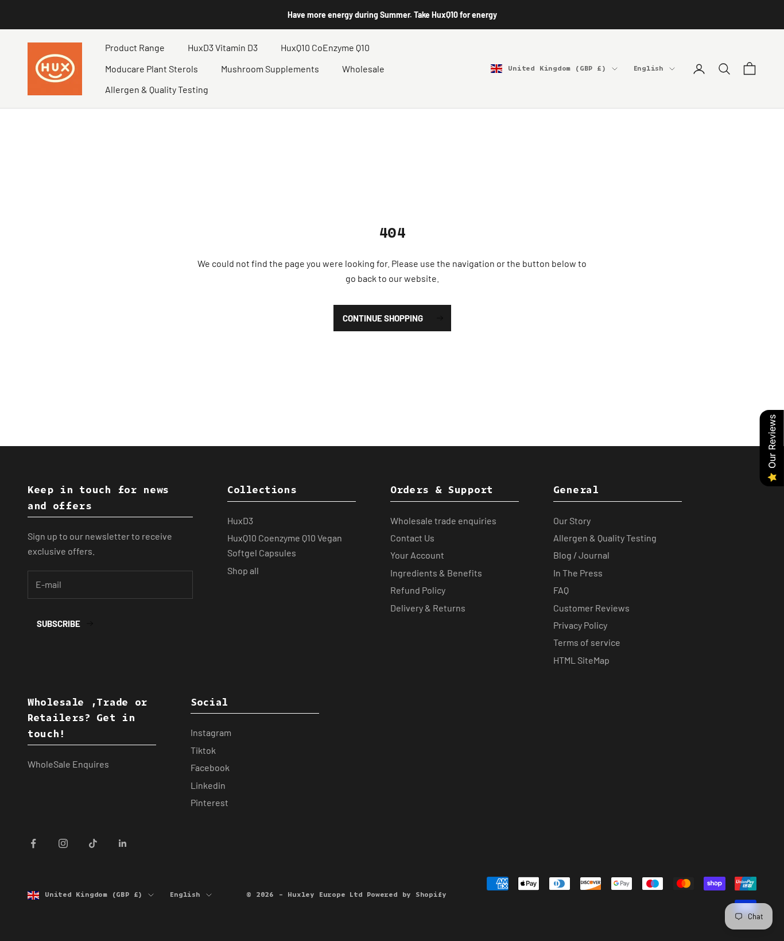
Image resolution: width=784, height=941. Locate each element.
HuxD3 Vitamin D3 (223, 47)
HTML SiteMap (581, 660)
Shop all (243, 570)
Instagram (211, 732)
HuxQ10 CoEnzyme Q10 (325, 47)
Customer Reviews (591, 607)
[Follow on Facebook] (33, 843)
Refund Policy (417, 589)
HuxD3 (240, 520)
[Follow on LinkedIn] (123, 843)
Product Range (135, 47)
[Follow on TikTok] (93, 843)
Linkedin (208, 785)
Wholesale (363, 68)
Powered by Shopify (406, 895)
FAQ (561, 589)
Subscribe (58, 623)
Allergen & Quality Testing (156, 89)
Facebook (210, 767)
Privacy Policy (580, 624)
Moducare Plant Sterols (151, 68)
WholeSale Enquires (68, 763)
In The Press (578, 572)
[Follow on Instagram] (63, 843)
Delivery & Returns (427, 607)
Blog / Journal (581, 554)
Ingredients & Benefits (436, 572)
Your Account (417, 554)
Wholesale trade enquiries (443, 520)
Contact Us (412, 537)
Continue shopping (383, 318)
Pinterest (209, 802)
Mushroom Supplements (270, 68)
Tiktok (203, 750)
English (648, 68)
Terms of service (586, 642)
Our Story (572, 520)
